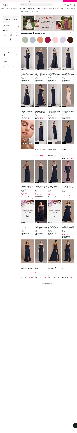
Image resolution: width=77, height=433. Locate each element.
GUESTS (24, 8)
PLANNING (67, 8)
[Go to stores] (64, 5)
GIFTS (54, 8)
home (22, 11)
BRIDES (2, 8)
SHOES (50, 8)
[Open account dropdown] (68, 5)
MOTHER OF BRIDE (17, 8)
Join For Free (36, 1)
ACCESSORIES (44, 8)
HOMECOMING (31, 8)
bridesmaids (27, 11)
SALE (58, 8)
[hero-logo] (5, 5)
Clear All (17, 14)
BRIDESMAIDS (9, 8)
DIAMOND (73, 8)
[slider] (4, 55)
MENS (62, 8)
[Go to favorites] (71, 5)
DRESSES (38, 8)
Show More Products (47, 283)
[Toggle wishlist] (32, 48)
